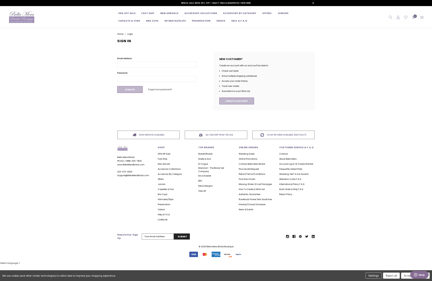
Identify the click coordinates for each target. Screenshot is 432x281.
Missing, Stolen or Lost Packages (255, 184)
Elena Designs (205, 185)
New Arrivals (164, 163)
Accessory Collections (200, 13)
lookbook (162, 219)
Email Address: (124, 58)
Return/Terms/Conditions (252, 174)
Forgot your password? (160, 89)
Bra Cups (162, 194)
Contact (283, 153)
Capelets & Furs (166, 189)
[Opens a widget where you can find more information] (419, 275)
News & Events (246, 209)
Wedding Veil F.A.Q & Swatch (294, 174)
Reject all (391, 275)
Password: (122, 72)
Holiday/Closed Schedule (252, 204)
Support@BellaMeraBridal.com (133, 175)
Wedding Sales (247, 153)
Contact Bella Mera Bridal (252, 163)
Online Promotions (248, 158)
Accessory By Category (239, 13)
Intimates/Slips (175, 20)
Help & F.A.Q (239, 20)
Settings (373, 275)
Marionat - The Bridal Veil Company (211, 170)
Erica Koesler (204, 175)
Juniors (283, 13)
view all (202, 190)
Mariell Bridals (205, 153)
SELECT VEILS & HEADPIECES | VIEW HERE (231, 3)
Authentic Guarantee (249, 194)
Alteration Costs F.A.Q (290, 179)
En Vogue (203, 163)
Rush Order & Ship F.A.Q (291, 189)
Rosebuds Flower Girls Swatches (255, 199)
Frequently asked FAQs (290, 169)
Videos (220, 20)
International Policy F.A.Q (291, 184)
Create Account (236, 101)
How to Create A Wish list (252, 189)
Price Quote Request (249, 169)
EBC (200, 180)
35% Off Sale (127, 13)
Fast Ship (147, 13)
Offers (161, 179)
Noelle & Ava (204, 158)
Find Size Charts (247, 179)
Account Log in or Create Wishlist (296, 163)
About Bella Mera (287, 158)
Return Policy (285, 194)
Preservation (201, 20)
